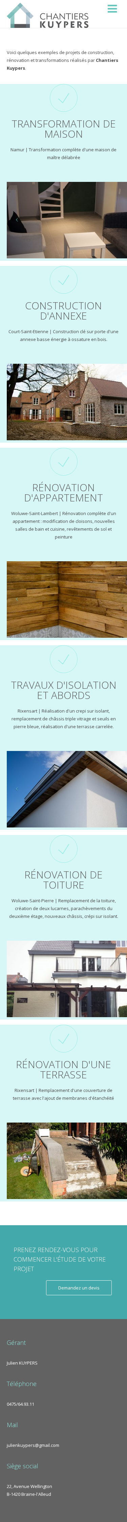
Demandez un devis (79, 1288)
